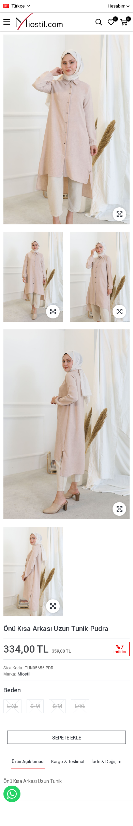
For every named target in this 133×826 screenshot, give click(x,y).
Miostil (24, 674)
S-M (35, 706)
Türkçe (18, 6)
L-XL (12, 706)
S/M (57, 706)
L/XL (80, 706)
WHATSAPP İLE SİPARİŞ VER (11, 794)
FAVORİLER (115, 19)
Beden (12, 690)
